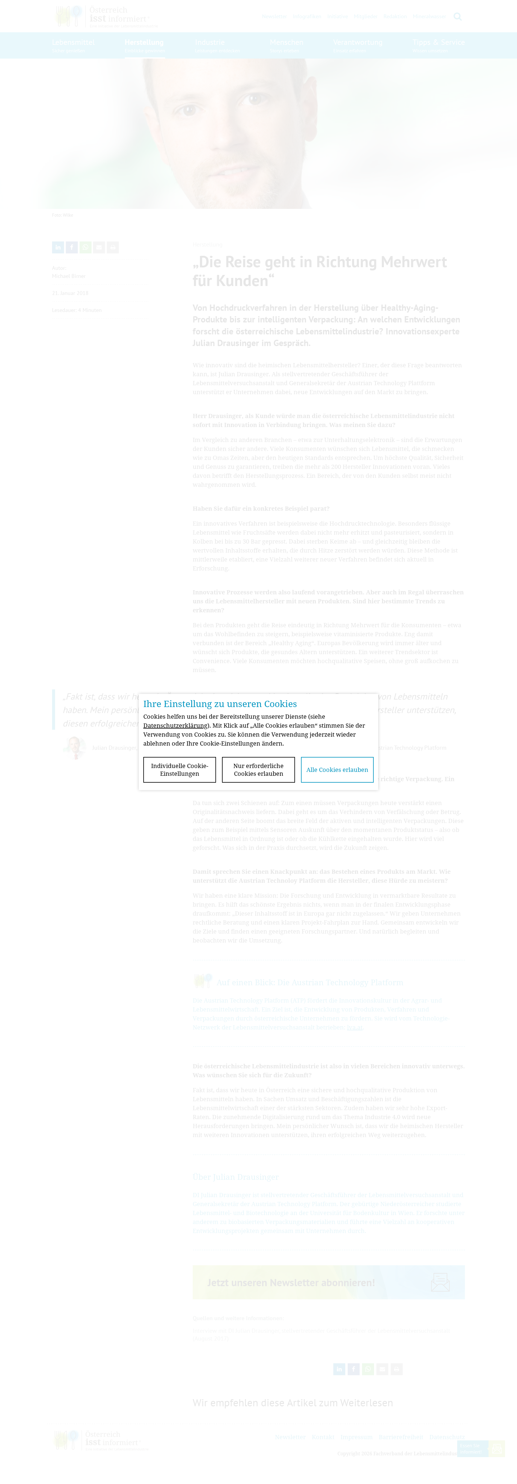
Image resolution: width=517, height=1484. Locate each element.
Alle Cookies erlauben (337, 770)
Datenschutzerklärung (175, 725)
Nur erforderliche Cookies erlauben (258, 770)
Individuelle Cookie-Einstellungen (179, 770)
